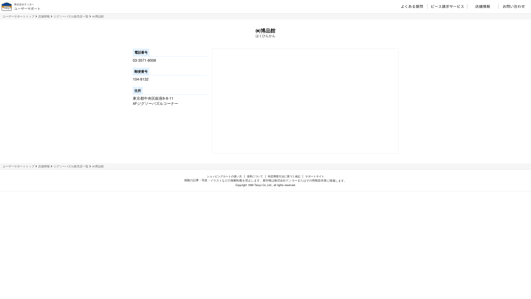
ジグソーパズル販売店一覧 (71, 16)
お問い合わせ (514, 6)
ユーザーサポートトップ (18, 16)
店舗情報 (482, 6)
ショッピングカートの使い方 (224, 176)
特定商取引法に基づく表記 (284, 176)
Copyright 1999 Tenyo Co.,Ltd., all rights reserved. (265, 185)
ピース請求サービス (447, 6)
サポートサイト (314, 176)
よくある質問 (412, 6)
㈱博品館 (98, 16)
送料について (255, 176)
